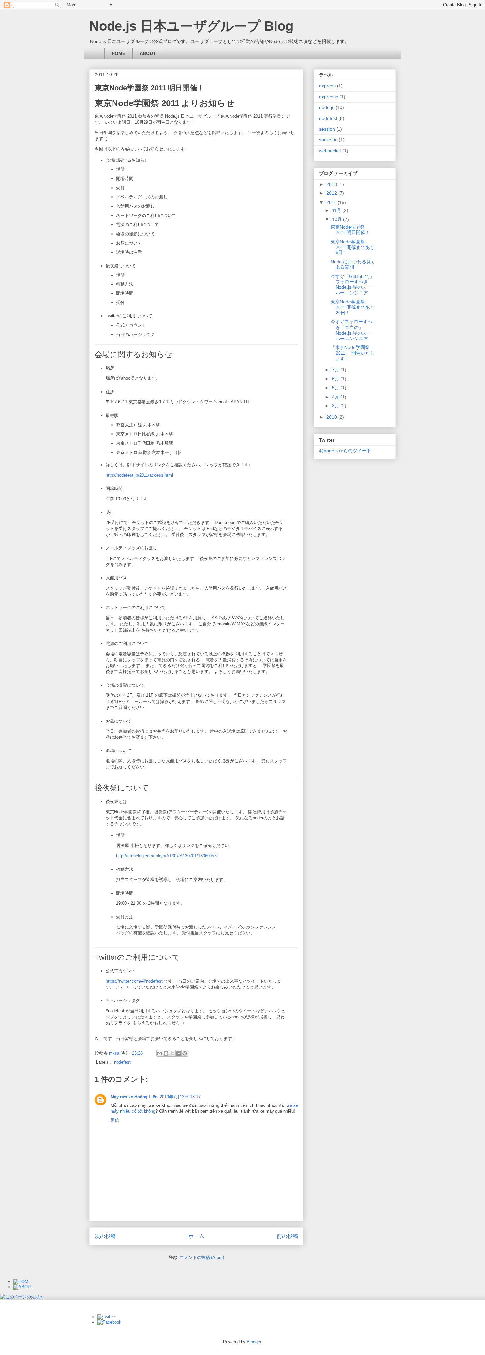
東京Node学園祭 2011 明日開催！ (350, 229)
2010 (332, 417)
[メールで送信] (159, 1053)
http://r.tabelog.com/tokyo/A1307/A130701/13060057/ (167, 855)
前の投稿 (287, 1236)
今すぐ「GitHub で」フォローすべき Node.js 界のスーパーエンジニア (352, 284)
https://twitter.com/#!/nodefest (134, 981)
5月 (336, 387)
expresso (328, 96)
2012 (332, 193)
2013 (332, 184)
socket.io (328, 139)
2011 (332, 202)
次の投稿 (105, 1236)
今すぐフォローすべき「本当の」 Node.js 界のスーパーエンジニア (351, 330)
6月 (336, 378)
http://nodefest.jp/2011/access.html (139, 475)
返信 (115, 1120)
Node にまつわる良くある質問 (353, 264)
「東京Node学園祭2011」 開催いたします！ (352, 353)
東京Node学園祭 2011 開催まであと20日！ (352, 307)
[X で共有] (172, 1053)
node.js (326, 107)
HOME (118, 53)
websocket (330, 150)
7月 (336, 369)
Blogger (254, 1342)
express (327, 85)
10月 (337, 219)
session (327, 129)
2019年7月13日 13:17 (180, 1096)
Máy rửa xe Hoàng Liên (134, 1096)
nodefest (122, 1062)
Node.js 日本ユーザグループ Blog (191, 26)
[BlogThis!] (166, 1053)
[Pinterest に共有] (184, 1053)
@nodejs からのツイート (345, 450)
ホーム (196, 1236)
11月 (337, 210)
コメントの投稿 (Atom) (202, 1257)
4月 (336, 396)
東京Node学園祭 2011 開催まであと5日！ (352, 247)
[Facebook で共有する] (178, 1053)
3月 (336, 405)
